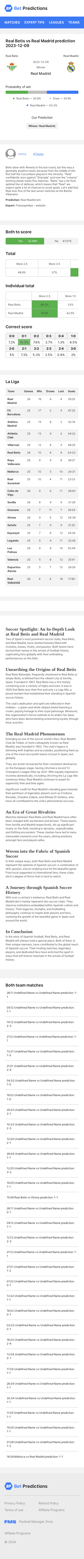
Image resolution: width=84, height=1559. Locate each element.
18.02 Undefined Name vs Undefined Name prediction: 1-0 (41, 1097)
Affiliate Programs (52, 1510)
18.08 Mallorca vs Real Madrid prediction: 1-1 (35, 1456)
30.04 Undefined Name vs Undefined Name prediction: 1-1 (41, 1400)
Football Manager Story (35, 1521)
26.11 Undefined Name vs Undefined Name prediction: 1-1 (42, 994)
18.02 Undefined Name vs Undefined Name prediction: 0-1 (41, 1312)
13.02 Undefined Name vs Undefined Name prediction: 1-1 (41, 1297)
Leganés (13, 540)
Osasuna (13, 510)
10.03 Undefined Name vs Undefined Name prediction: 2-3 (41, 1126)
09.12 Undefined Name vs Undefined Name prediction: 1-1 (40, 1009)
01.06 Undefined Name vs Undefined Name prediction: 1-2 (41, 1444)
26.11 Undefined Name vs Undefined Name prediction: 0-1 (40, 1210)
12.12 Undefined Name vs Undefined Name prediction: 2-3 (40, 1239)
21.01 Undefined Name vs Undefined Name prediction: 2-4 (40, 1067)
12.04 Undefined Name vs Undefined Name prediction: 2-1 (41, 1140)
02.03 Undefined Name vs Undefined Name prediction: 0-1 (41, 1327)
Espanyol (13, 533)
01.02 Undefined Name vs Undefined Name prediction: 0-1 (41, 1283)
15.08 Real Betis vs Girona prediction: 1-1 (32, 1197)
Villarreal (13, 445)
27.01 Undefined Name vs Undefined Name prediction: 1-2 (40, 1268)
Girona (11, 517)
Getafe (11, 525)
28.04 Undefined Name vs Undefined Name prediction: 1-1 (41, 1155)
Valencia (12, 559)
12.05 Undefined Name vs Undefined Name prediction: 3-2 (41, 1170)
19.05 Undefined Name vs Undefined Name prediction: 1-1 (41, 1184)
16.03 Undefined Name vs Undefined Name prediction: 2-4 (41, 1341)
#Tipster (38, 154)
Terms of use (13, 1510)
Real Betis (13, 452)
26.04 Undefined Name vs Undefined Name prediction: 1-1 (41, 1385)
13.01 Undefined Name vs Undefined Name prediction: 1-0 (41, 1053)
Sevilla (11, 502)
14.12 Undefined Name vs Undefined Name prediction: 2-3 (40, 1024)
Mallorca (13, 471)
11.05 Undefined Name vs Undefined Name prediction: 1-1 (40, 1414)
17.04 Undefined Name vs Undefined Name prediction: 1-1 (41, 1371)
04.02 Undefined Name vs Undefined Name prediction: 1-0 (41, 1082)
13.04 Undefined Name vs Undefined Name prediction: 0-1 (41, 1356)
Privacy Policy (14, 1503)
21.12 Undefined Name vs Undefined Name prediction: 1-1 (42, 1038)
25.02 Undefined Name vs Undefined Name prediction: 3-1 (41, 1111)
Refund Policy (49, 1503)
